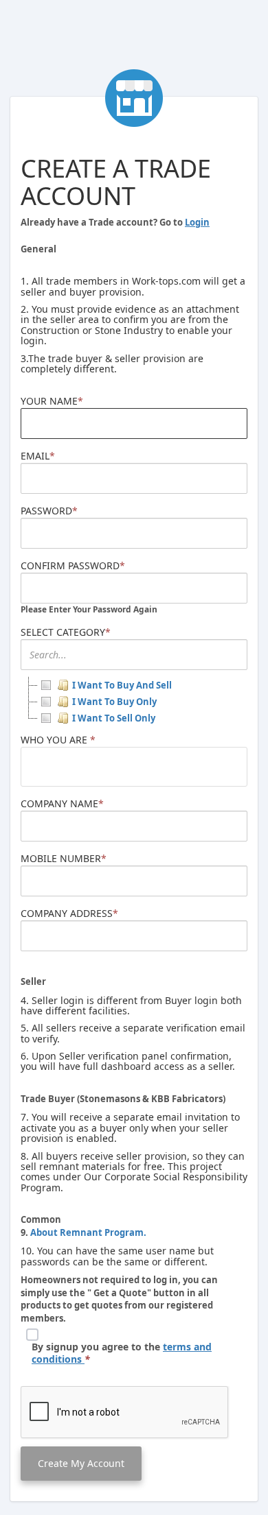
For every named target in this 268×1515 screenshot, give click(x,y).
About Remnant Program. (87, 1232)
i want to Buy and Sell (122, 685)
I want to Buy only (114, 701)
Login (197, 222)
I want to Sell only (113, 718)
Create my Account (81, 1463)
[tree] (134, 701)
